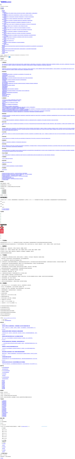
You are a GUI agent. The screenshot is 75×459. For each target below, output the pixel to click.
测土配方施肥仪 (22, 13)
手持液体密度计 (13, 128)
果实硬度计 (68, 115)
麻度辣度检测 (4, 93)
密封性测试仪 (50, 145)
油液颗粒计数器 (6, 27)
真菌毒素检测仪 (4, 91)
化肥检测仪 (58, 64)
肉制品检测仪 (17, 16)
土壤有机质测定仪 (38, 64)
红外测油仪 (10, 18)
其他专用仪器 (4, 32)
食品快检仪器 (4, 402)
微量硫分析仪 (45, 123)
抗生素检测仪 (9, 79)
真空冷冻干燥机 (65, 129)
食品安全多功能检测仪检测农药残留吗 (8, 177)
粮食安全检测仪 (20, 69)
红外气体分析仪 (27, 24)
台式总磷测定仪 (10, 106)
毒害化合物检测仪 (5, 84)
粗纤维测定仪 (32, 128)
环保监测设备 (4, 43)
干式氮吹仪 (42, 128)
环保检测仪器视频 (33, 48)
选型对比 (6, 50)
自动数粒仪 (12, 69)
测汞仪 (42, 123)
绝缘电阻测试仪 (24, 150)
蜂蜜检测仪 (14, 90)
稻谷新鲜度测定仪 (15, 68)
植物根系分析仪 (33, 115)
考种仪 (68, 68)
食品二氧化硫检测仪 (5, 83)
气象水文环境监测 (5, 412)
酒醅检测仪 (41, 68)
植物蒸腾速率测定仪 (55, 115)
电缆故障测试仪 (28, 33)
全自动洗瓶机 (18, 33)
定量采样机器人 (52, 123)
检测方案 (3, 45)
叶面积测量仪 (15, 20)
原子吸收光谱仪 (29, 29)
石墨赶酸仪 (20, 128)
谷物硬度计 (16, 69)
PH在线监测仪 (15, 110)
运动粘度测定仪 (31, 133)
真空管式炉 (73, 145)
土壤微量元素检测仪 (28, 13)
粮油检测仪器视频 (16, 48)
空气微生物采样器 (33, 24)
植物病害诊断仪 (30, 20)
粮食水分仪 (71, 68)
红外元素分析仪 (37, 138)
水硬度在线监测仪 (37, 110)
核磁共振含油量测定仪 (49, 68)
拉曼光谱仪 (5, 29)
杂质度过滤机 (14, 33)
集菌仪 (48, 123)
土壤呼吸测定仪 (44, 64)
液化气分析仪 (55, 133)
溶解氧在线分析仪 (10, 110)
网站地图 (3, 388)
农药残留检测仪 (6, 16)
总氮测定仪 (4, 107)
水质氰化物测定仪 (32, 111)
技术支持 (3, 49)
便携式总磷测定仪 (15, 106)
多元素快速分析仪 (6, 151)
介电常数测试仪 (57, 150)
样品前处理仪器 (4, 95)
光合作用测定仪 (10, 20)
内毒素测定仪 (15, 31)
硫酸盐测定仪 (41, 111)
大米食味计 (20, 68)
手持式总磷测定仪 (5, 106)
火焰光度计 (57, 128)
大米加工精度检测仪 (63, 68)
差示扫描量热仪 (13, 150)
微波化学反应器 (6, 129)
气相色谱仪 (60, 128)
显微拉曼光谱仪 (47, 138)
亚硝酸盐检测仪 (11, 83)
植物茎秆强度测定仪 (7, 116)
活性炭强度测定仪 (23, 33)
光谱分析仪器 (4, 28)
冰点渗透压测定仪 (10, 31)
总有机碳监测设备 (47, 110)
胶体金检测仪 (18, 79)
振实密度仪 (4, 150)
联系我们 (3, 53)
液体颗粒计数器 (10, 130)
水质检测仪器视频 (22, 48)
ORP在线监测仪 (42, 110)
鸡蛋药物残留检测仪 (23, 79)
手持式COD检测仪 (5, 102)
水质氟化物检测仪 (26, 111)
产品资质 (3, 52)
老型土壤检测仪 (11, 13)
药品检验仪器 (4, 30)
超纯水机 (35, 129)
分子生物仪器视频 (28, 48)
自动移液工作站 (15, 130)
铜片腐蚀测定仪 (63, 133)
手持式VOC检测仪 (7, 38)
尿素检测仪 (32, 83)
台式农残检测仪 (4, 74)
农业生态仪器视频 (5, 48)
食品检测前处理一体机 (5, 96)
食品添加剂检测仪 (31, 16)
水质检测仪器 (4, 17)
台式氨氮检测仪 (9, 104)
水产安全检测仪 (4, 81)
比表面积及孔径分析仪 (12, 151)
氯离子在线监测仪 (20, 110)
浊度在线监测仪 (31, 110)
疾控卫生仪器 (4, 23)
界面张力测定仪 (60, 145)
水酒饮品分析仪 (4, 89)
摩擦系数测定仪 (20, 146)
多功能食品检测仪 (11, 16)
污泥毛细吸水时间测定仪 (33, 145)
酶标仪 (10, 22)
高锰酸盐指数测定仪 (9, 107)
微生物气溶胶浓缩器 (37, 123)
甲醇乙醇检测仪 (9, 90)
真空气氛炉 (4, 146)
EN (0, 4)
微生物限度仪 (59, 123)
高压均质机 (59, 129)
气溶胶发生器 (39, 145)
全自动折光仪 (64, 128)
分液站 (17, 128)
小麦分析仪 (37, 68)
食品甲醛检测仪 (4, 85)
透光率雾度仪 (21, 151)
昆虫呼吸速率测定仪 (45, 145)
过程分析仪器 (4, 39)
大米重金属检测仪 (26, 69)
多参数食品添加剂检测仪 (22, 83)
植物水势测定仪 (38, 115)
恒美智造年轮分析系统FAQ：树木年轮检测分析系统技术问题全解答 (12, 178)
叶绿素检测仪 (6, 20)
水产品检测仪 (26, 16)
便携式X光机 (9, 29)
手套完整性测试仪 (8, 146)
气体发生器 (23, 129)
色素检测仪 (13, 85)
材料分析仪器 (4, 34)
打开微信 (1, 458)
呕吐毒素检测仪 (15, 92)
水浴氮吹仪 (45, 128)
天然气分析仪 (59, 133)
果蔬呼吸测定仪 (49, 115)
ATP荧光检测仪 (6, 22)
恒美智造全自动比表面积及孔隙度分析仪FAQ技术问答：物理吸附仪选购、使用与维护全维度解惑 (17, 174)
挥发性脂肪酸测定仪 (10, 111)
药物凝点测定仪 (25, 31)
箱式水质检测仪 (9, 100)
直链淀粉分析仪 (9, 68)
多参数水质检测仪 (20, 18)
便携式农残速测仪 (10, 74)
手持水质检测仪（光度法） (16, 100)
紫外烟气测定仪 (6, 44)
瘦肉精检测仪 (13, 79)
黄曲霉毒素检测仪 (10, 92)
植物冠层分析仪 (20, 20)
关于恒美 (3, 51)
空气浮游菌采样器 (16, 24)
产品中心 (3, 11)
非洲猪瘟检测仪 (23, 22)
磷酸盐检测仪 (19, 107)
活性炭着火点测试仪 (44, 150)
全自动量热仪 (50, 133)
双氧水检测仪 (16, 83)
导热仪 (17, 151)
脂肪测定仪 (38, 128)
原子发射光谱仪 (42, 138)
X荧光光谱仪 (18, 29)
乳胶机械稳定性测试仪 (51, 150)
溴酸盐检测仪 (24, 107)
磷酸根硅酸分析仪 (21, 111)
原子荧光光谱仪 (32, 138)
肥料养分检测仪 (49, 64)
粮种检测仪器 (4, 401)
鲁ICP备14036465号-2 (24, 426)
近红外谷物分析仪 (24, 68)
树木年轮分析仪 (60, 115)
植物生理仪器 (4, 19)
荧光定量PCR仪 (28, 22)
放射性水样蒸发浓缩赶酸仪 (13, 129)
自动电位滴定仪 (27, 129)
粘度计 (62, 129)
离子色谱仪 (68, 128)
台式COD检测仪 (10, 102)
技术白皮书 (9, 50)
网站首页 (3, 10)
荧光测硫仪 (46, 133)
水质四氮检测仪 (14, 107)
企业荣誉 (6, 52)
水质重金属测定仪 (32, 107)
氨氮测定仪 (29, 18)
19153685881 (5, 209)
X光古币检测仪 (14, 29)
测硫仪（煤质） (42, 133)
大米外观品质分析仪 (7, 69)
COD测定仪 (25, 18)
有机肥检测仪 (54, 64)
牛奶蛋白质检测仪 (19, 90)
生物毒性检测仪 (14, 18)
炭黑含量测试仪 (68, 150)
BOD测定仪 (28, 107)
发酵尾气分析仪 (6, 40)
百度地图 (3, 387)
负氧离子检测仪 (6, 24)
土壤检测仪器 (4, 12)
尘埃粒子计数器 (11, 24)
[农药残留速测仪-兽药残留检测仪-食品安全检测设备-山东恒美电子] (5, 2)
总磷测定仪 (4, 105)
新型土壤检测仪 (6, 13)
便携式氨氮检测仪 (15, 104)
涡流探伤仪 (10, 42)
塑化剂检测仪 (31, 69)
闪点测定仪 (15, 27)
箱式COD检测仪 (15, 102)
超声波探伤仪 (6, 42)
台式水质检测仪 (4, 100)
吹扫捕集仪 (6, 130)
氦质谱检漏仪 (14, 42)
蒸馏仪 (35, 128)
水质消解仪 (53, 128)
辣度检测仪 (4, 94)
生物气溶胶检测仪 (22, 24)
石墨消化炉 (28, 128)
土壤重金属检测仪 (34, 13)
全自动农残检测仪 (21, 74)
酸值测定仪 (24, 27)
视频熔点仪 (5, 31)
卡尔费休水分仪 (11, 27)
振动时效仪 (65, 145)
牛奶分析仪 (23, 90)
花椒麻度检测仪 (8, 94)
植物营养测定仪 (25, 20)
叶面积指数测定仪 (44, 115)
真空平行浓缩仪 (42, 129)
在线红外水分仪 (11, 40)
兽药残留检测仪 (4, 79)
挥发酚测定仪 (16, 111)
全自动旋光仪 (19, 129)
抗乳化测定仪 (28, 27)
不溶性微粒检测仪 (20, 31)
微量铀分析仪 (9, 33)
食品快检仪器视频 (10, 48)
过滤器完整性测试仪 (14, 146)
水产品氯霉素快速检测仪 (11, 81)
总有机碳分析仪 (6, 18)
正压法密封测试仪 (55, 145)
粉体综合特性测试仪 (19, 150)
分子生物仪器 (4, 21)
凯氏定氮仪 (24, 128)
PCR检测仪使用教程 (5, 179)
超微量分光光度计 (8, 128)
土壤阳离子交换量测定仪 (53, 129)
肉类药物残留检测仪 (8, 320)
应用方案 (3, 50)
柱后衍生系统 (47, 129)
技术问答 (13, 50)
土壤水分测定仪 (62, 64)
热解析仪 (38, 129)
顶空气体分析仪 (12, 38)
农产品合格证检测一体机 (27, 74)
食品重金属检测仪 (5, 86)
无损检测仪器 (4, 41)
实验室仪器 (4, 407)
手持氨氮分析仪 (4, 104)
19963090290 (5, 208)
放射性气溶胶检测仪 (68, 123)
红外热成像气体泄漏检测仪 (20, 42)
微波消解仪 (4, 128)
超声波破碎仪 (70, 129)
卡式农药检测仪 (15, 74)
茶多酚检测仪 (28, 83)
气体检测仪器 (4, 37)
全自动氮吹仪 (49, 128)
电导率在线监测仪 (26, 110)
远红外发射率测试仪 (24, 29)
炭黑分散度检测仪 (63, 150)
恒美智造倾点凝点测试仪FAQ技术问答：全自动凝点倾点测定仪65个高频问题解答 (14, 173)
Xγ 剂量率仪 (63, 123)
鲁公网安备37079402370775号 (36, 426)
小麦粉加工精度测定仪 (56, 68)
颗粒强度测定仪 (8, 150)
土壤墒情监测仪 (67, 64)
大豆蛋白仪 (29, 68)
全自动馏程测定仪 (37, 133)
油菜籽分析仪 (33, 68)
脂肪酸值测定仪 (4, 68)
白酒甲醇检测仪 (4, 90)
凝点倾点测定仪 (20, 27)
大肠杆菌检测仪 (18, 22)
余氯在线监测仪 (4, 110)
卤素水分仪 (5, 33)
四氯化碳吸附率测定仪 (37, 150)
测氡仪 (56, 123)
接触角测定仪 (69, 145)
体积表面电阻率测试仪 (30, 150)
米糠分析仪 (44, 68)
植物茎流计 (65, 115)
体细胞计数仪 (27, 90)
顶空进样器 (32, 129)
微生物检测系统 (13, 22)
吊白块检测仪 (9, 85)
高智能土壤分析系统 (17, 13)
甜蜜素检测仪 (36, 83)
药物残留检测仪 (21, 16)
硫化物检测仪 (37, 111)
